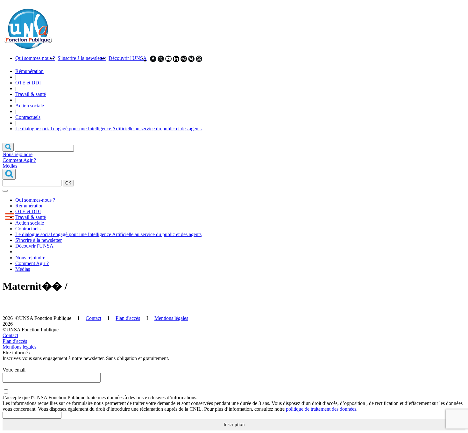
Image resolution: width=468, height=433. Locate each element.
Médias (10, 166)
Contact (93, 318)
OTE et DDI (28, 82)
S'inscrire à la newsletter (82, 58)
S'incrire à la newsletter (38, 240)
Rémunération (29, 71)
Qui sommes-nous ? (35, 58)
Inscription (234, 424)
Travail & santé (30, 94)
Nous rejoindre (17, 154)
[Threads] (199, 60)
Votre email (14, 369)
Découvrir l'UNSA (128, 58)
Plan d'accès (128, 318)
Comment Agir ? (19, 160)
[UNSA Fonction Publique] (28, 47)
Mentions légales (171, 318)
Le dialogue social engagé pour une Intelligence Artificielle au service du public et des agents (108, 128)
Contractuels (27, 117)
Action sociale (29, 105)
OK (68, 183)
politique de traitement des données (321, 409)
